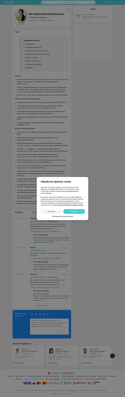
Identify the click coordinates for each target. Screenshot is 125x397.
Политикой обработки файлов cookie (70, 205)
